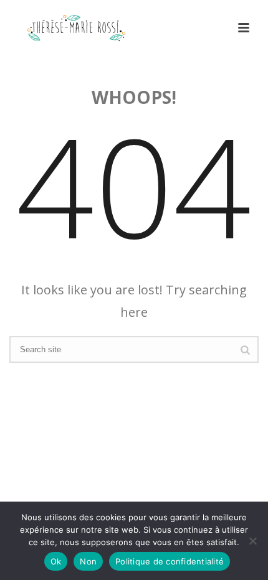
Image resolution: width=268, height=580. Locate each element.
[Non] (252, 541)
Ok (56, 561)
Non (88, 561)
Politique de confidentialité (169, 561)
